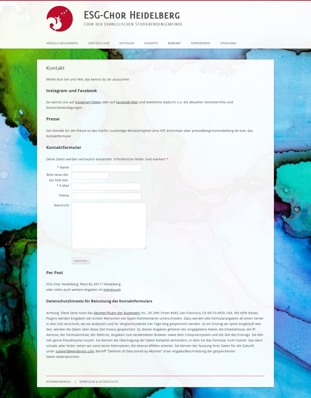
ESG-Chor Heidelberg (132, 14)
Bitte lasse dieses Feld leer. (57, 177)
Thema (64, 195)
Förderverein (200, 43)
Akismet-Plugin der (109, 313)
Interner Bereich (58, 381)
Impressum (112, 289)
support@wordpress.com (75, 351)
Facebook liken (127, 102)
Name (63, 167)
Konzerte (151, 43)
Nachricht (61, 205)
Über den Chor (99, 43)
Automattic (132, 313)
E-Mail (63, 185)
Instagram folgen (88, 102)
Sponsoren (228, 43)
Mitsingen (127, 43)
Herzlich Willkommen (62, 43)
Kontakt (174, 43)
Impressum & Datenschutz (98, 381)
